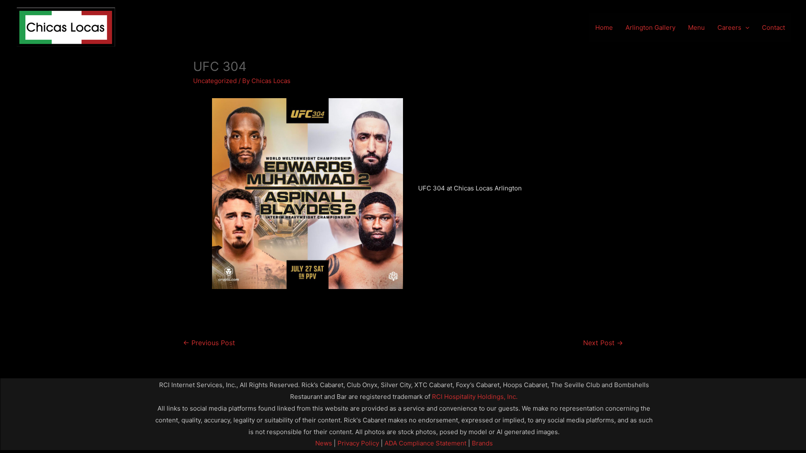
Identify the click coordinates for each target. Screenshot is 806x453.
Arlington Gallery (650, 27)
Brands (482, 443)
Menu (696, 27)
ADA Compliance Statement (425, 443)
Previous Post (209, 343)
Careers (729, 27)
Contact (773, 27)
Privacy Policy (357, 443)
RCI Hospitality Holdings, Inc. (475, 397)
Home (604, 27)
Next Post (603, 343)
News (323, 443)
